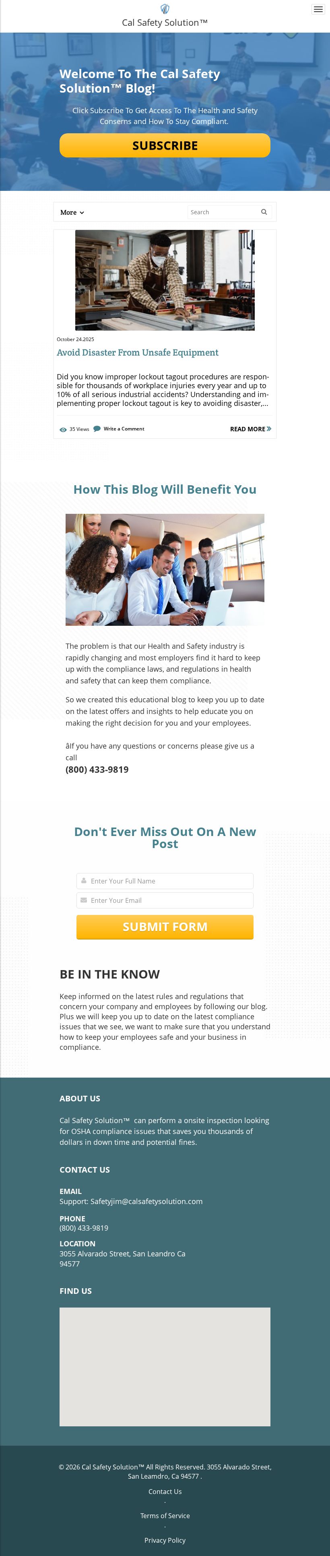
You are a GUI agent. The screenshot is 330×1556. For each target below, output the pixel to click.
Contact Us (165, 1491)
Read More (248, 429)
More (69, 212)
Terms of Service (165, 1515)
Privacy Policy (165, 1540)
